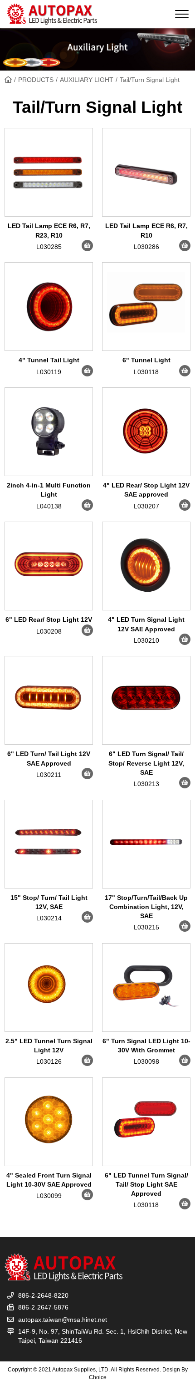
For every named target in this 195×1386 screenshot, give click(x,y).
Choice (98, 1377)
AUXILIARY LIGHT (86, 79)
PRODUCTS (36, 79)
